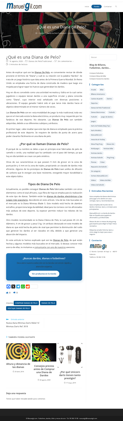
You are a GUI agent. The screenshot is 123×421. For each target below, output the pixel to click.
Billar (102, 90)
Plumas (93, 162)
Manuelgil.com (32, 418)
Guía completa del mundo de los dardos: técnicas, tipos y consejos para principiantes (103, 207)
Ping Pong (110, 157)
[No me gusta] (14, 292)
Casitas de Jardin (97, 99)
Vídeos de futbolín (97, 185)
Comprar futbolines (96, 73)
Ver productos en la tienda (44, 274)
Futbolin (112, 112)
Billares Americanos (98, 94)
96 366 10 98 (74, 418)
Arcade (93, 90)
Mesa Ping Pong (96, 144)
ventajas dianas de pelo (19, 308)
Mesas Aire (110, 144)
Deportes (94, 103)
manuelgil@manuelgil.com (88, 418)
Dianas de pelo (48, 303)
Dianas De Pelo (42, 72)
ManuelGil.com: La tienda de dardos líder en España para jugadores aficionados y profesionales (102, 215)
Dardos (109, 99)
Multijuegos (95, 148)
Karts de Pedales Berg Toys (100, 126)
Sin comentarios (65, 61)
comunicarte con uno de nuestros (50, 247)
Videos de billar (105, 180)
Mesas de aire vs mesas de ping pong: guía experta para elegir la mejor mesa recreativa (103, 223)
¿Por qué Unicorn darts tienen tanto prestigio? (70, 375)
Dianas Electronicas (98, 112)
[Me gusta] (7, 292)
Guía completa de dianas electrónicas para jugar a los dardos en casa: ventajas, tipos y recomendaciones (102, 198)
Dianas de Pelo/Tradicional (40, 61)
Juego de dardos (107, 117)
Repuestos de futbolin (99, 167)
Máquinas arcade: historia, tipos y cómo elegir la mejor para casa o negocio (101, 232)
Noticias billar (108, 148)
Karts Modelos (96, 130)
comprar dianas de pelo (26, 303)
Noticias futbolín (97, 157)
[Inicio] (36, 33)
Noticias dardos (96, 153)
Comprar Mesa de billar (97, 76)
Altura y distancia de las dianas (18, 365)
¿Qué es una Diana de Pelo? (78, 33)
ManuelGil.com (96, 135)
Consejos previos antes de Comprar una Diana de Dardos (44, 370)
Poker (102, 162)
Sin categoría (95, 171)
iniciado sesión (27, 399)
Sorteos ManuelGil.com (99, 176)
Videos (93, 180)
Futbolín (94, 117)
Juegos (93, 121)
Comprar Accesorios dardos (99, 79)
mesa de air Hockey (98, 139)
